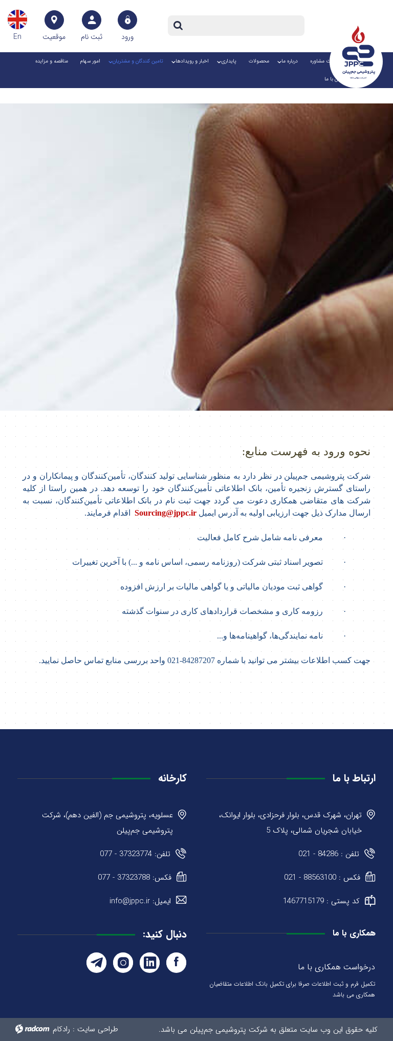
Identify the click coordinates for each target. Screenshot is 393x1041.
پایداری (228, 61)
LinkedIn (150, 962)
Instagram (123, 962)
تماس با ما (335, 79)
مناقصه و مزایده (51, 61)
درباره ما (289, 61)
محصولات (259, 61)
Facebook (176, 962)
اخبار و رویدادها (192, 61)
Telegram (96, 962)
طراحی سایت (97, 1029)
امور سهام (90, 61)
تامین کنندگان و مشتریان (138, 61)
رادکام (61, 1029)
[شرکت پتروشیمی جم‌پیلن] (358, 52)
